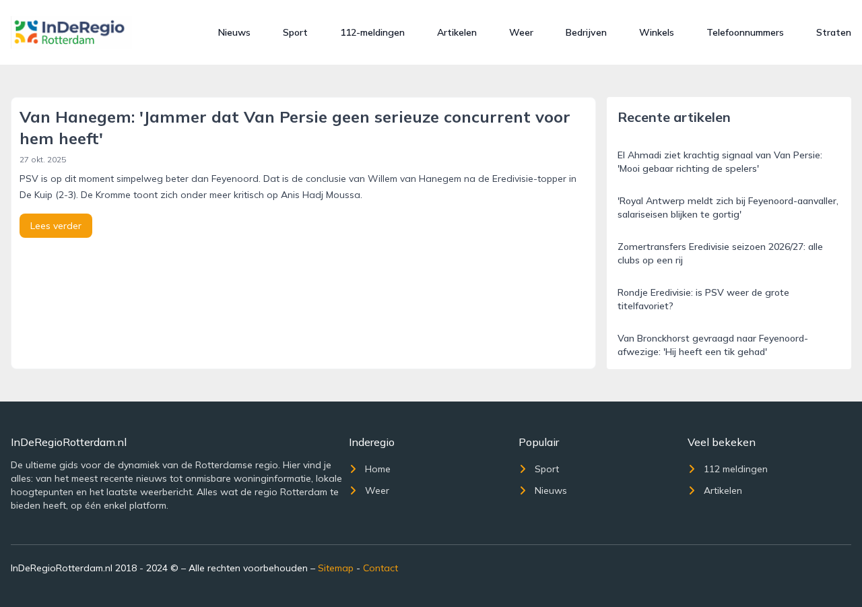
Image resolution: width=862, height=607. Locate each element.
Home (378, 469)
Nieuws (234, 32)
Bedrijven (586, 32)
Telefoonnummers (745, 32)
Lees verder (55, 226)
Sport (295, 32)
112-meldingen (372, 32)
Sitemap (336, 568)
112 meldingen (736, 469)
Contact (380, 568)
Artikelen (457, 32)
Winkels (656, 32)
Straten (833, 32)
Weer (521, 32)
